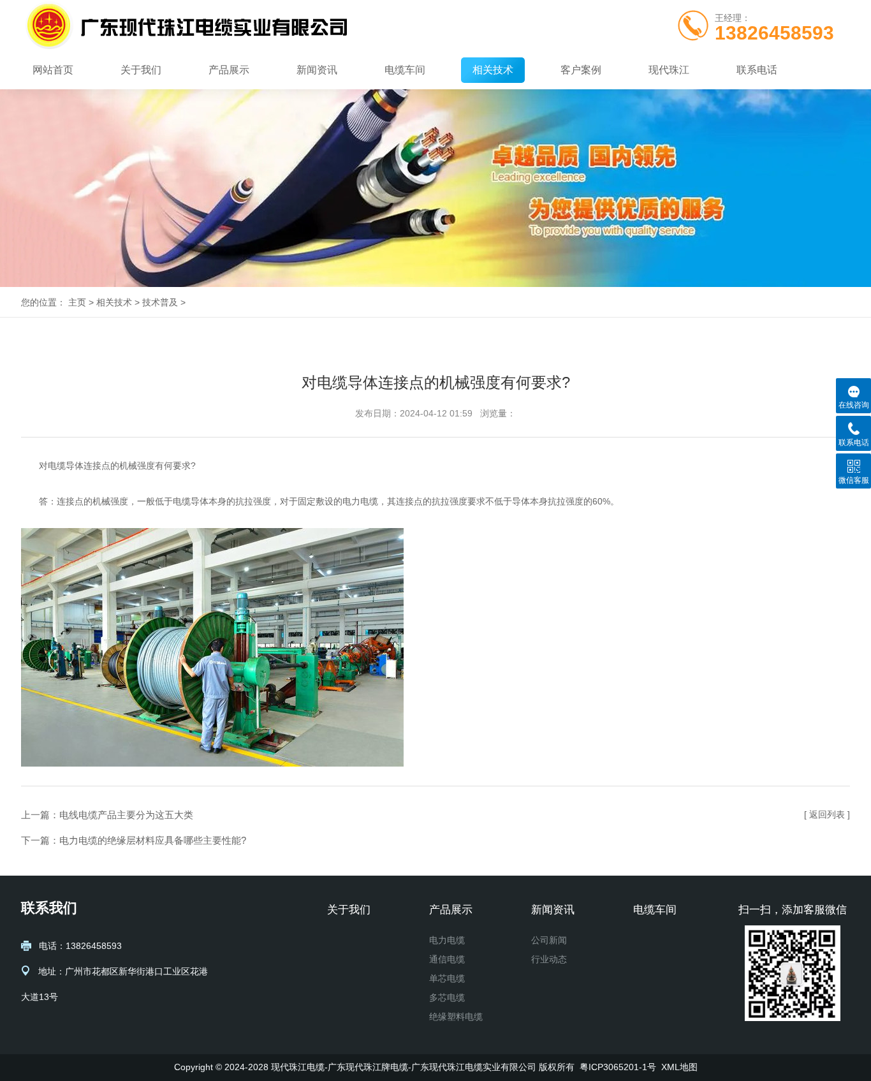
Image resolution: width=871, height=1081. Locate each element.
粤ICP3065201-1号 (618, 1067)
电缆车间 (404, 69)
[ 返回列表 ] (827, 814)
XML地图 (679, 1067)
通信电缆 (447, 959)
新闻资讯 (316, 69)
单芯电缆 (447, 978)
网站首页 (53, 69)
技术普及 (160, 302)
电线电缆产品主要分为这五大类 (126, 814)
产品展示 (229, 69)
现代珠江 (668, 69)
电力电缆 (447, 940)
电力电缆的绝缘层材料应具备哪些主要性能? (152, 840)
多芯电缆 (447, 997)
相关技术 (492, 69)
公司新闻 (549, 940)
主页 (77, 302)
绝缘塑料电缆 (456, 1016)
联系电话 (756, 69)
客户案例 (580, 69)
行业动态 (549, 959)
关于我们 (141, 69)
